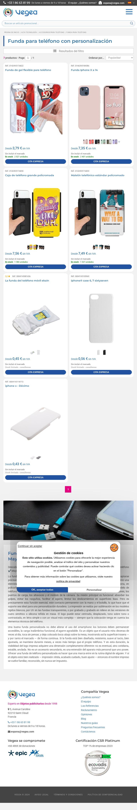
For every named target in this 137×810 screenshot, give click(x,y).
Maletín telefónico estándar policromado (97, 175)
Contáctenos (88, 731)
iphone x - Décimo (17, 385)
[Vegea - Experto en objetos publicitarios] (20, 16)
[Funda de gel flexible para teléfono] (35, 107)
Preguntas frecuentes (93, 727)
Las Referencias (90, 705)
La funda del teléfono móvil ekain (27, 280)
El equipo (72, 2)
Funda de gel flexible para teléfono (28, 70)
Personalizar (94, 589)
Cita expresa (36, 161)
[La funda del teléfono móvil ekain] (35, 318)
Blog (83, 718)
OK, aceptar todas (42, 589)
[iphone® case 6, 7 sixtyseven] (101, 318)
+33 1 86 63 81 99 (20, 722)
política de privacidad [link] (68, 581)
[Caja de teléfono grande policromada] (35, 213)
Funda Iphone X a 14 (84, 70)
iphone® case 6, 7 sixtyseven (89, 280)
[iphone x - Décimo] (35, 423)
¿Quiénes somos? (87, 2)
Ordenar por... (96, 58)
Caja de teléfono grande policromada (29, 175)
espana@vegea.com (113, 3)
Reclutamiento (89, 710)
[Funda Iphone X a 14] (101, 107)
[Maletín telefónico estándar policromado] (101, 213)
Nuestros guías (89, 723)
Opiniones (86, 714)
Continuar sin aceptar (30, 545)
